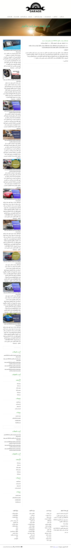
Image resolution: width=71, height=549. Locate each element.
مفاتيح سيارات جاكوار (60, 47)
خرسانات (33, 515)
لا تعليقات (66, 49)
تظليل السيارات (9, 16)
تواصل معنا (65, 523)
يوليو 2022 (19, 383)
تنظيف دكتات (32, 526)
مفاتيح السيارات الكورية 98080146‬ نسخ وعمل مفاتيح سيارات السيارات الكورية (13, 141)
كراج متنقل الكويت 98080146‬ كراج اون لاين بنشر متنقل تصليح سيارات (60, 529)
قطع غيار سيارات (16, 16)
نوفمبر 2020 (18, 467)
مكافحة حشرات (48, 519)
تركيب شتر (49, 536)
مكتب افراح (32, 517)
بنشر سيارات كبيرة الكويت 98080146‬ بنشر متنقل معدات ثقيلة (12, 80)
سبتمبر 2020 (18, 390)
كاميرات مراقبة (48, 527)
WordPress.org (18, 422)
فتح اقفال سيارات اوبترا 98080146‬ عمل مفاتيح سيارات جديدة (12, 231)
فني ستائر (33, 535)
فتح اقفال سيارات (53, 45)
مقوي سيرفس (48, 524)
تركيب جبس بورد (31, 533)
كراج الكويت (55, 16)
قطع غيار (16, 538)
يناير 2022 (19, 385)
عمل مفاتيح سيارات (61, 45)
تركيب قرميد (15, 533)
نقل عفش (49, 529)
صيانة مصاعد (48, 538)
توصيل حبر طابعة (14, 535)
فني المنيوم (15, 522)
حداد (17, 519)
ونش (17, 527)
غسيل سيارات (15, 524)
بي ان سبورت (48, 515)
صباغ (17, 529)
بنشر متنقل (49, 517)
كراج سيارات (18, 404)
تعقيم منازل (32, 522)
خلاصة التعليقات (18, 420)
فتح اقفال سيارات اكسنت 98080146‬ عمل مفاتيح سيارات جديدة (12, 293)
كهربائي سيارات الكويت (38, 16)
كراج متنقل (30, 16)
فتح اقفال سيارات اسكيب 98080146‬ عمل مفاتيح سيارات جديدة (12, 262)
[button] (59, 16)
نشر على (56, 43)
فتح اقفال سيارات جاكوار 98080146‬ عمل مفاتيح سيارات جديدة (55, 40)
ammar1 (63, 43)
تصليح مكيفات (15, 526)
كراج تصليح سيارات (47, 16)
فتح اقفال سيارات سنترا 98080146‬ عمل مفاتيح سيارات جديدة (12, 324)
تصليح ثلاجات (15, 515)
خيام (17, 536)
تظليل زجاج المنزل (14, 531)
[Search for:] (12, 347)
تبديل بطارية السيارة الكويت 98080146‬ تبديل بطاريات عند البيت (61, 516)
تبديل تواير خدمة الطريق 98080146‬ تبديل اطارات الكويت (61, 520)
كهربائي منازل (48, 526)
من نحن (66, 532)
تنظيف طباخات (31, 527)
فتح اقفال (49, 520)
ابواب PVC (49, 540)
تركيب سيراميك (48, 533)
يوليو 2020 (19, 392)
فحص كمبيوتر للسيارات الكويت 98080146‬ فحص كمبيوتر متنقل (12, 51)
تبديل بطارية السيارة (23, 16)
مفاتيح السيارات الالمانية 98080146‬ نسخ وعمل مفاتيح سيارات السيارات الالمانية (12, 111)
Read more (12, 67)
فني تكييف (32, 520)
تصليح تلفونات (15, 517)
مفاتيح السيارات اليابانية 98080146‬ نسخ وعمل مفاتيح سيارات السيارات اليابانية (12, 170)
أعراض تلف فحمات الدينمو (62, 513)
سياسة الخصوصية (64, 526)
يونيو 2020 (19, 394)
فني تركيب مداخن (14, 520)
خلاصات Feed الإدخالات (16, 418)
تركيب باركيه (48, 535)
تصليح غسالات (15, 513)
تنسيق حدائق (32, 536)
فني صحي (49, 522)
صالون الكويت (32, 519)
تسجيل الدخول (18, 495)
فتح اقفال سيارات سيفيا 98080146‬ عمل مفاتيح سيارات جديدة (12, 200)
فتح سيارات (48, 531)
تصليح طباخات (32, 529)
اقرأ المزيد (66, 61)
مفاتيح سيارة (52, 47)
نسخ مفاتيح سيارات (46, 47)
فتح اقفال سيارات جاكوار (43, 45)
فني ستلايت (48, 513)
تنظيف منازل (32, 513)
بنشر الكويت (62, 16)
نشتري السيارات (31, 524)
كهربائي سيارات (44, 43)
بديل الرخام (32, 538)
